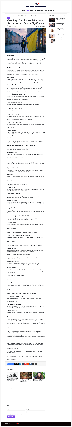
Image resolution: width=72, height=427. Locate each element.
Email (8, 409)
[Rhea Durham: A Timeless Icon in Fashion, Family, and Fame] (52, 25)
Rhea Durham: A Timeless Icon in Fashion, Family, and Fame (60, 24)
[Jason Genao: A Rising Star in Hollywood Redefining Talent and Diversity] (52, 41)
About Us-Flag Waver (38, 423)
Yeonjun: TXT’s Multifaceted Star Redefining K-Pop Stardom (60, 19)
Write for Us (65, 423)
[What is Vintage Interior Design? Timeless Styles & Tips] (12, 375)
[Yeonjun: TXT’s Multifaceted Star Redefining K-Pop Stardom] (52, 20)
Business (23, 10)
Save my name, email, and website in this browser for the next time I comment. (21, 414)
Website (28, 409)
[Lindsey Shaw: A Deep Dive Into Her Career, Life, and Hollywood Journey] (52, 36)
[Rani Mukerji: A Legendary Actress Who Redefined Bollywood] (39, 375)
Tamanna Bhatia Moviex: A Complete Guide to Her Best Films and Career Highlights (25, 380)
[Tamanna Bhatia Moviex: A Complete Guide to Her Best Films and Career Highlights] (26, 375)
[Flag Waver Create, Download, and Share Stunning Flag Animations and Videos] (36, 5)
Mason (10, 26)
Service (45, 10)
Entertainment (40, 10)
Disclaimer (48, 423)
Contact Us (50, 10)
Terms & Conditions (59, 423)
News (28, 10)
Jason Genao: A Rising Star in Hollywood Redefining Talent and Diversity (60, 40)
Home (19, 10)
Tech (35, 10)
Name (8, 405)
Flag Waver (20, 423)
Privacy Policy (53, 423)
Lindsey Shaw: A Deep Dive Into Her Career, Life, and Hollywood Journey (60, 35)
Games (31, 10)
